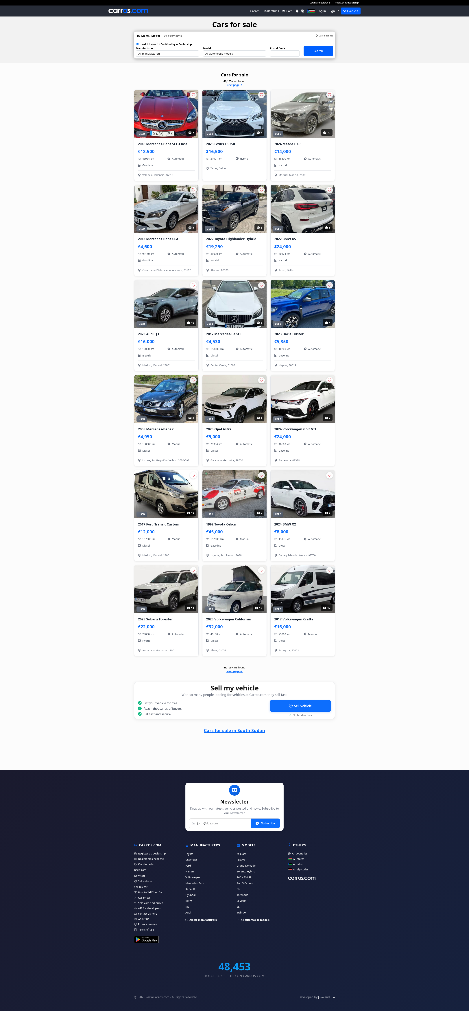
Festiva (241, 859)
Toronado (242, 895)
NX (238, 889)
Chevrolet (191, 859)
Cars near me (326, 35)
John (321, 997)
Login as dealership (319, 2)
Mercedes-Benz (194, 883)
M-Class (241, 854)
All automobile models (255, 920)
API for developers (149, 908)
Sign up (334, 11)
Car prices (144, 897)
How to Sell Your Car (150, 892)
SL (238, 906)
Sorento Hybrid (246, 871)
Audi (188, 912)
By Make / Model (148, 35)
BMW (188, 900)
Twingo (241, 912)
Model (207, 48)
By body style (173, 35)
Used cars (140, 870)
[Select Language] (303, 11)
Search (318, 51)
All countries (299, 853)
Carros (255, 11)
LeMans (241, 900)
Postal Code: (278, 48)
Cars (289, 11)
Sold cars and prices (150, 903)
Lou (332, 997)
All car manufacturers (203, 920)
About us (143, 919)
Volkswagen (192, 877)
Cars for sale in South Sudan (234, 730)
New (153, 44)
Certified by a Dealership (176, 44)
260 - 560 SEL (245, 877)
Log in (321, 11)
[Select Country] (311, 11)
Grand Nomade (246, 865)
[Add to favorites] (193, 95)
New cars (139, 875)
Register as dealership (347, 2)
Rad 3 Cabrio (244, 883)
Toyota (189, 854)
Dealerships (271, 11)
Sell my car (140, 887)
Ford (188, 865)
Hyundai (190, 895)
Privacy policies (147, 924)
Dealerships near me (151, 859)
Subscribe (267, 823)
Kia (187, 906)
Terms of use (146, 929)
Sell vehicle (350, 11)
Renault (190, 889)
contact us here (147, 913)
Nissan (189, 871)
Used (142, 44)
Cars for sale (146, 864)
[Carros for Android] (297, 11)
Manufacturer (144, 48)
